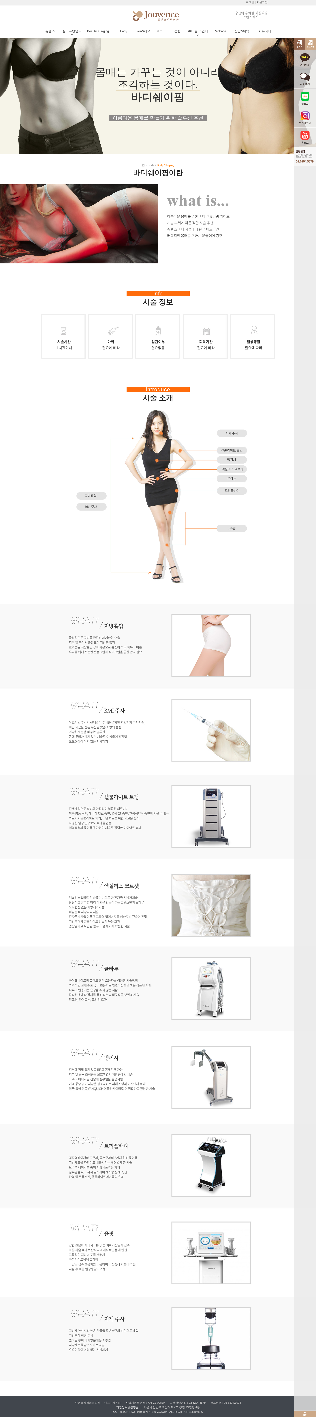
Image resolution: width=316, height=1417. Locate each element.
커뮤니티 (264, 31)
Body (123, 31)
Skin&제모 (143, 31)
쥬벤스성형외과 (161, 16)
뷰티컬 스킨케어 (198, 33)
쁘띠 (160, 31)
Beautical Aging (98, 31)
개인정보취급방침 (127, 1407)
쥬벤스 (50, 31)
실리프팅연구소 (72, 33)
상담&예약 (242, 31)
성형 (177, 31)
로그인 (250, 2)
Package (220, 31)
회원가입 (262, 2)
